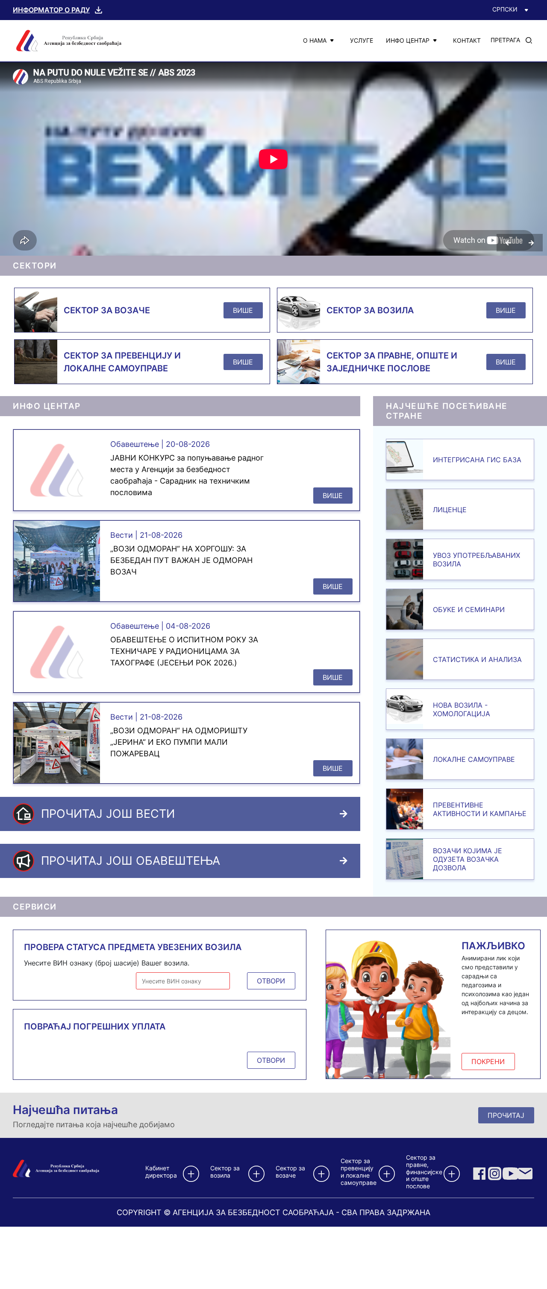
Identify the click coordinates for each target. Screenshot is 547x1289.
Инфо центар (407, 40)
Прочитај (506, 1115)
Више (243, 310)
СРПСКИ (505, 9)
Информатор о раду (51, 10)
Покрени (488, 1061)
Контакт (467, 40)
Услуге (361, 40)
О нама (314, 40)
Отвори (271, 981)
